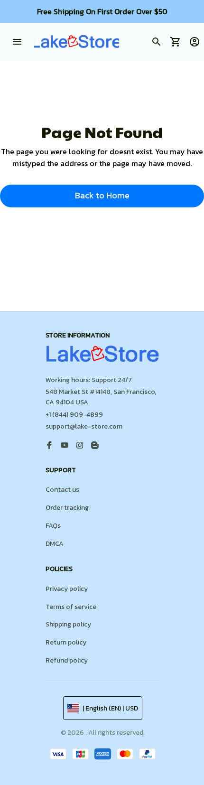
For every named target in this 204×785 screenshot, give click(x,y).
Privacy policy (67, 589)
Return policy (66, 642)
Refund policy (67, 660)
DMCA (55, 544)
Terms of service (71, 607)
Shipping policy (68, 624)
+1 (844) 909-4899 (74, 415)
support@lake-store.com (84, 426)
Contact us (62, 490)
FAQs (53, 526)
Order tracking (67, 508)
